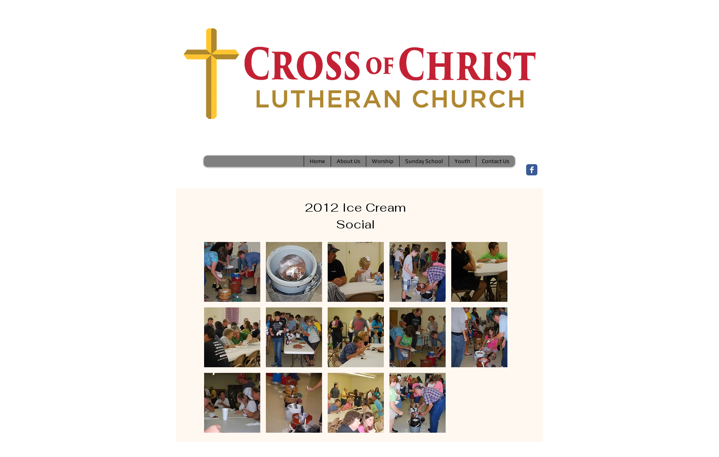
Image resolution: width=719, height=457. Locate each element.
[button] (232, 272)
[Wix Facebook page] (531, 169)
